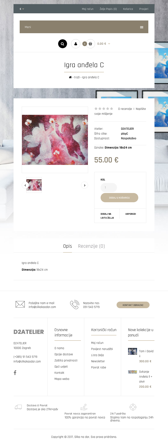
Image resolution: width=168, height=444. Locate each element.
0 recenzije (125, 109)
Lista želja (97, 355)
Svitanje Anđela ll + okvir (145, 377)
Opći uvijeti (61, 367)
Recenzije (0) (91, 246)
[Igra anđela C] (55, 140)
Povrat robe (98, 367)
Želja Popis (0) (108, 9)
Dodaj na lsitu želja (107, 215)
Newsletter (98, 361)
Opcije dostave (63, 354)
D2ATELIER (127, 129)
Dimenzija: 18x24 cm (118, 148)
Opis (67, 246)
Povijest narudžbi (102, 349)
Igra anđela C (90, 77)
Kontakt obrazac (133, 305)
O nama (59, 348)
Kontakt (59, 373)
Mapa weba (61, 379)
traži (77, 77)
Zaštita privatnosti (65, 360)
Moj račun (87, 9)
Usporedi (130, 214)
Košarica (128, 9)
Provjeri (143, 9)
